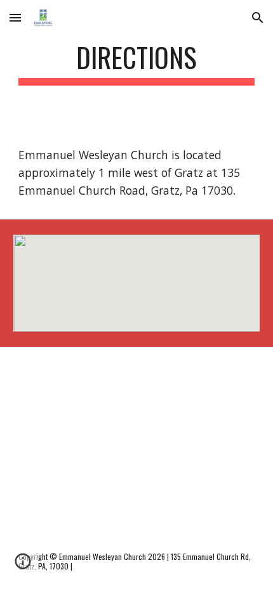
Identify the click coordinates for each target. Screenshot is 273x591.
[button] (15, 17)
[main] (136, 63)
